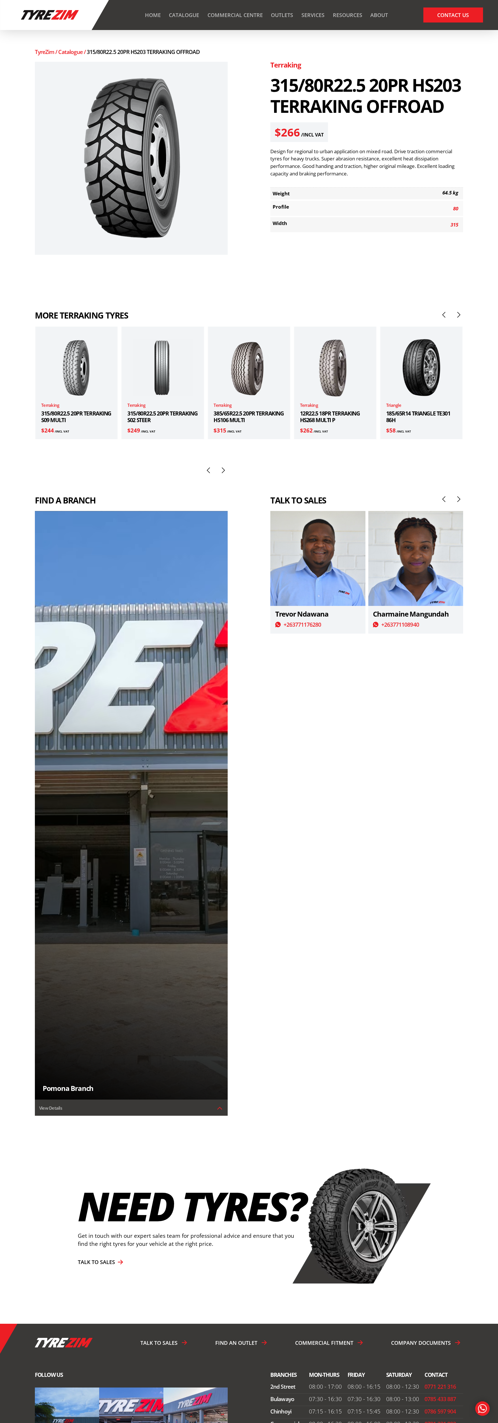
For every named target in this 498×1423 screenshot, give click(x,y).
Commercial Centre (235, 15)
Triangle (307, 405)
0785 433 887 (440, 1399)
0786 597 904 (440, 1411)
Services (313, 15)
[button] (443, 314)
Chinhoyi (280, 1411)
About (379, 15)
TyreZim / (47, 52)
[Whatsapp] (482, 1408)
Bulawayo (282, 1399)
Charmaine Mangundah (313, 614)
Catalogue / (72, 52)
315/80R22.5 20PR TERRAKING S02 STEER (76, 417)
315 (454, 224)
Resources (347, 15)
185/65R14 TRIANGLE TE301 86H (332, 417)
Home (153, 15)
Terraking (285, 65)
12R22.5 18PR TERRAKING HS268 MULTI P (243, 417)
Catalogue (184, 15)
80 (455, 208)
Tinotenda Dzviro (400, 614)
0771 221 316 (440, 1386)
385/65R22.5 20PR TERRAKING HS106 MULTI (162, 417)
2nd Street (282, 1386)
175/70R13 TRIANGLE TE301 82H (418, 417)
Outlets (282, 15)
